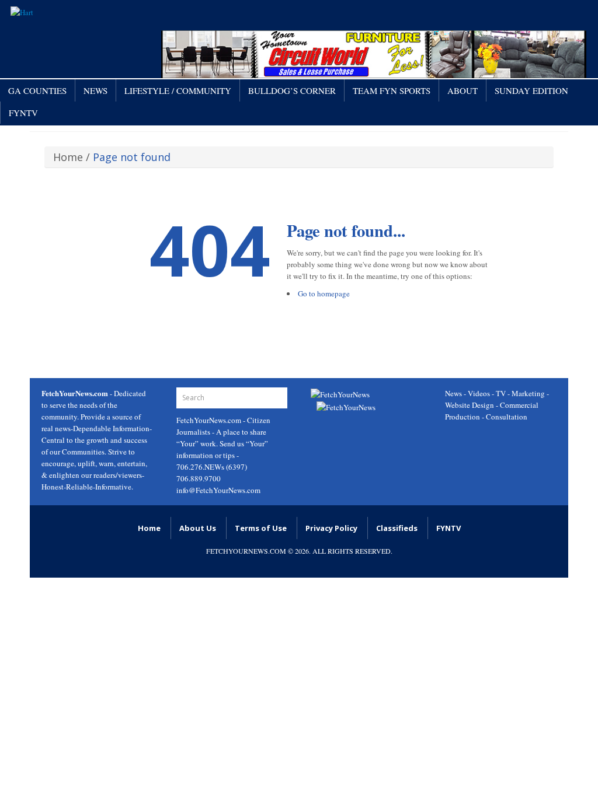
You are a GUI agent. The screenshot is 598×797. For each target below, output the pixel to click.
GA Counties (37, 90)
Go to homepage (324, 293)
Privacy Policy (331, 528)
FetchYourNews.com (209, 420)
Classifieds (397, 528)
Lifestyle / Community (177, 90)
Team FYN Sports (391, 90)
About (462, 90)
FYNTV (23, 112)
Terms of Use (261, 528)
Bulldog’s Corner (292, 90)
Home (68, 157)
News (95, 90)
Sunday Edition (531, 90)
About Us (197, 528)
